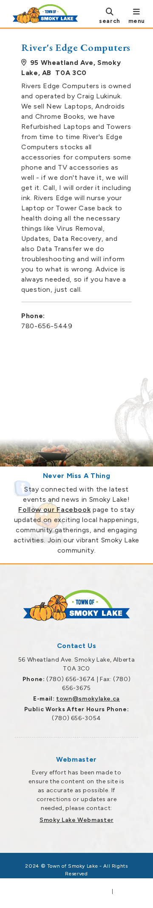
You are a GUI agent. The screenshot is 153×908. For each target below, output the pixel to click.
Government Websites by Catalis (64, 891)
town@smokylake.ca (88, 698)
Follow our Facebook (54, 510)
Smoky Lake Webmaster (76, 820)
